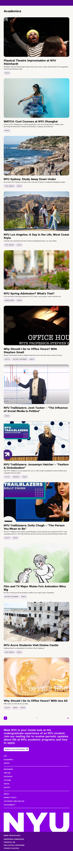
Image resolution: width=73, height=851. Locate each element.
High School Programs (14, 845)
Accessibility (9, 805)
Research (16, 477)
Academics (8, 760)
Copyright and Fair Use (14, 801)
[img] (36, 37)
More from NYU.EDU (12, 836)
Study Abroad (9, 186)
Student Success (11, 848)
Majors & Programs (20, 359)
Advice (7, 763)
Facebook (8, 777)
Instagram (8, 769)
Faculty (7, 359)
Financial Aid (9, 842)
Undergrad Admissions (14, 839)
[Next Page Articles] (67, 718)
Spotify (7, 788)
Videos (7, 73)
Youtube (7, 780)
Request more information (15, 749)
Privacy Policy (10, 798)
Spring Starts (9, 300)
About (6, 794)
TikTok (6, 784)
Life (5, 756)
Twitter (7, 773)
